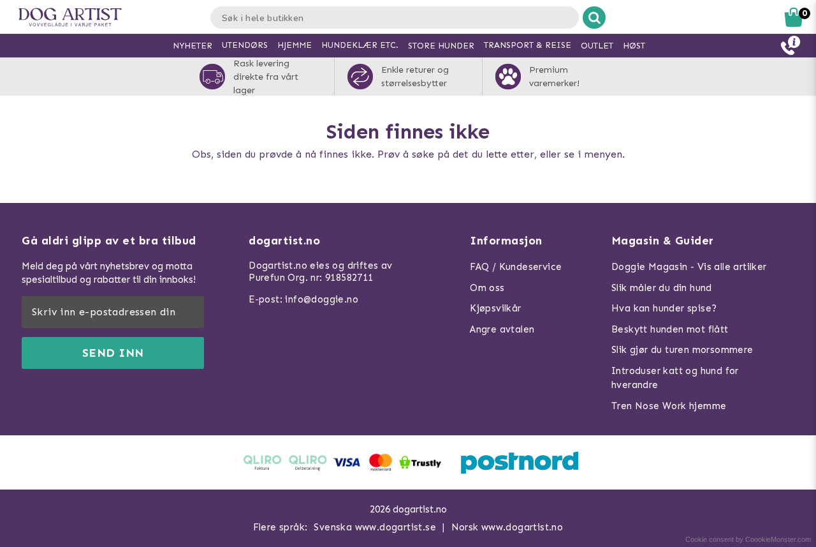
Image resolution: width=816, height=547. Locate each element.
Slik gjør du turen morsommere (682, 350)
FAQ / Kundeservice (516, 267)
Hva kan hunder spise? (664, 308)
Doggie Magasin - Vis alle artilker (689, 267)
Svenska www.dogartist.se (375, 527)
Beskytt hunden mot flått (670, 329)
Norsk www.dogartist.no (507, 527)
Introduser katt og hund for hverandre (675, 378)
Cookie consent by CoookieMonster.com (748, 539)
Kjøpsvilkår (495, 308)
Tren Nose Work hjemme (668, 406)
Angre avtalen (502, 329)
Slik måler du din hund (661, 288)
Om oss (487, 288)
